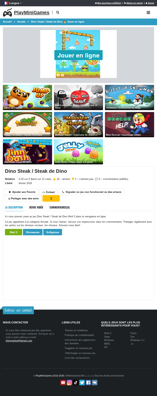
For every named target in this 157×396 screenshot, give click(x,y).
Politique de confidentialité (79, 335)
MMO (107, 343)
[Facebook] (88, 382)
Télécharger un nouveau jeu (80, 353)
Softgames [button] (52, 232)
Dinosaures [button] (32, 232)
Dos (132, 336)
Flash (133, 333)
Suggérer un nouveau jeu (78, 348)
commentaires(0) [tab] (60, 207)
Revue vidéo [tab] (36, 207)
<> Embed (48, 192)
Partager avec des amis (24, 198)
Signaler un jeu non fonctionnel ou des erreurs (93, 192)
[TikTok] (75, 382)
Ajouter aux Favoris (23, 192)
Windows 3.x (137, 340)
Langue (14, 3)
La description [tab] (14, 207)
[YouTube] (63, 382)
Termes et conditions (76, 330)
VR (105, 347)
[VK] (94, 382)
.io (131, 343)
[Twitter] (81, 382)
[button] (57, 12)
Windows (109, 340)
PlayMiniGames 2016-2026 (50, 375)
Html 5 (13, 232)
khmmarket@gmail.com (19, 340)
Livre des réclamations (77, 357)
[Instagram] (69, 382)
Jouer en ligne (78, 55)
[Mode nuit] (51, 198)
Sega (107, 336)
